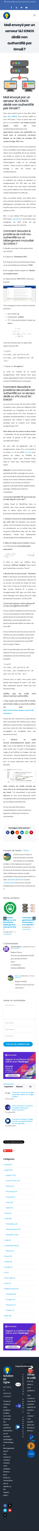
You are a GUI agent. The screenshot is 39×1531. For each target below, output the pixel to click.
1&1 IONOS (12, 116)
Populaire (8, 1086)
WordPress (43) (12, 1235)
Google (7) (8, 1267)
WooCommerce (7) (13, 1229)
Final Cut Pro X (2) (13, 1181)
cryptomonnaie (9, 883)
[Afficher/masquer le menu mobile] (34, 15)
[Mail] (5, 1515)
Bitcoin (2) (10, 1251)
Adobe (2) (8, 1164)
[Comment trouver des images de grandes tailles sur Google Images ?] (8, 1093)
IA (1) (7, 1272)
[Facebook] (5, 1505)
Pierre (26, 850)
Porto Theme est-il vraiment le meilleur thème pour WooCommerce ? (22, 1108)
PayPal (12, 879)
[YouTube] (10, 1510)
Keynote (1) (10, 1197)
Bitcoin (20, 879)
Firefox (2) (8, 1262)
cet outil (28, 452)
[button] (4, 918)
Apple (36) (8, 1170)
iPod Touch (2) (11, 1191)
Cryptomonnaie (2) (12, 1245)
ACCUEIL (7, 1387)
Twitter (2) (10, 1310)
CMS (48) (8, 1218)
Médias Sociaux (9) (12, 1289)
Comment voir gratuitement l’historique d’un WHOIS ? (28, 921)
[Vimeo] (5, 1510)
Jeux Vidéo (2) (10, 1278)
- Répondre (16, 948)
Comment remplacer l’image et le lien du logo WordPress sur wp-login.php (22, 1121)
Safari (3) (9, 1208)
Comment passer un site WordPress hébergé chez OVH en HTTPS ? (9, 923)
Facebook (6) (11, 1294)
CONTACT (7, 1396)
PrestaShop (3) (11, 1224)
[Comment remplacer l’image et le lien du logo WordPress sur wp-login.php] (8, 1120)
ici (12, 452)
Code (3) (8, 1240)
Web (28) (8, 1316)
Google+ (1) (10, 1299)
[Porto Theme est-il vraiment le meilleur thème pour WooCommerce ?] (8, 1106)
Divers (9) (8, 1256)
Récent (19, 1086)
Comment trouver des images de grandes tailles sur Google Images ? (23, 1094)
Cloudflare (16, 219)
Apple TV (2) (11, 1175)
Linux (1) (8, 1283)
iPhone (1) (10, 1186)
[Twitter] (10, 1505)
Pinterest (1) (11, 1305)
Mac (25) (9, 1202)
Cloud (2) (8, 1213)
